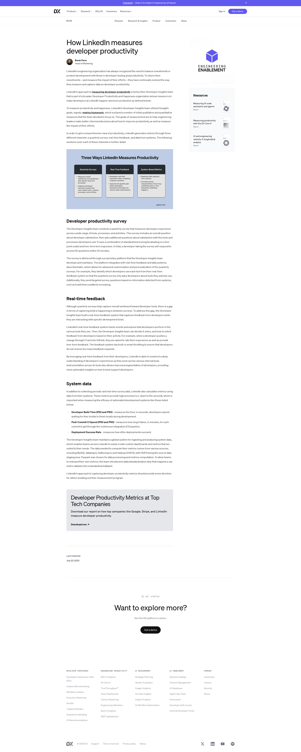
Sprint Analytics (108, 710)
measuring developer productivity (111, 91)
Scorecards (175, 699)
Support (95, 743)
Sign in (222, 11)
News (184, 20)
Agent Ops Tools (178, 693)
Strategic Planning (144, 677)
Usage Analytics (143, 688)
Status (143, 743)
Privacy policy (129, 743)
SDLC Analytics (108, 677)
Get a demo (237, 11)
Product (156, 20)
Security (208, 688)
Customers (111, 11)
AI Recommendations (77, 720)
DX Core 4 (106, 682)
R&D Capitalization (110, 716)
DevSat (70, 703)
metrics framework (93, 112)
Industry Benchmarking (77, 686)
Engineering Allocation (112, 705)
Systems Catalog (178, 677)
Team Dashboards (109, 693)
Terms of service (111, 743)
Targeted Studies (74, 709)
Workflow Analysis (75, 692)
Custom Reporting (110, 699)
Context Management (180, 682)
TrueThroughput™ (110, 688)
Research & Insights (138, 20)
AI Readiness (176, 688)
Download (127, 2)
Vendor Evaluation (144, 682)
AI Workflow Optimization (147, 705)
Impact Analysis (142, 699)
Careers (208, 682)
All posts (118, 20)
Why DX (99, 11)
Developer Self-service (181, 705)
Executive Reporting (76, 697)
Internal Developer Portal (182, 710)
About (207, 693)
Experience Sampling (76, 714)
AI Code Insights (143, 693)
